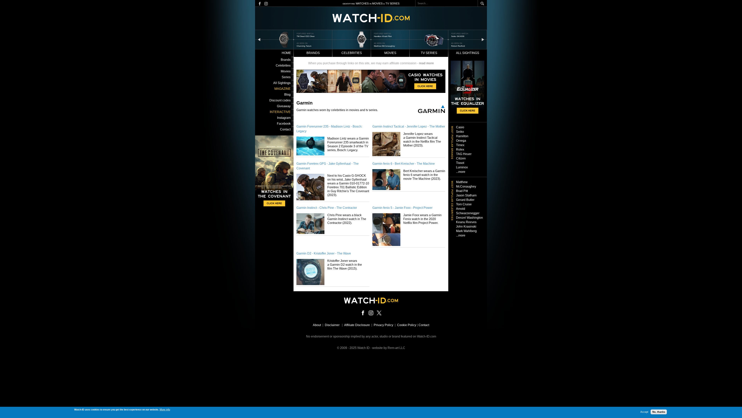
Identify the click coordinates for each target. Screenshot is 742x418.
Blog (287, 94)
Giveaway (284, 106)
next (483, 39)
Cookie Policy (406, 325)
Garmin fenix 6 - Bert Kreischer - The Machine (403, 163)
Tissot (460, 162)
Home (286, 53)
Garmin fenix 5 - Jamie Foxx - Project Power (402, 207)
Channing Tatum (304, 46)
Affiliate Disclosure (357, 325)
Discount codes (280, 100)
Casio (460, 127)
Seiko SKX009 (457, 36)
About (317, 325)
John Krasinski (466, 226)
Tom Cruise (464, 204)
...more (460, 171)
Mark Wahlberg (466, 231)
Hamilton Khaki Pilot (383, 36)
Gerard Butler (465, 199)
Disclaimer (332, 325)
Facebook (284, 123)
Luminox (462, 167)
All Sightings (282, 83)
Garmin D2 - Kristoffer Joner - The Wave (323, 253)
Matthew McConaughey (384, 46)
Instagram (284, 117)
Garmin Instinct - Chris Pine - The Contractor (326, 207)
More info (165, 409)
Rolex (460, 149)
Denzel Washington (469, 217)
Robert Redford (458, 46)
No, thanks (658, 411)
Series (286, 77)
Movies (390, 53)
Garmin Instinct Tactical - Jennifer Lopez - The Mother (408, 126)
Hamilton (462, 136)
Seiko (460, 131)
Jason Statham (466, 195)
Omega (461, 140)
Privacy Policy (383, 325)
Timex (460, 145)
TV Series (429, 53)
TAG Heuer (463, 154)
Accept (644, 411)
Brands (313, 53)
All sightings (467, 53)
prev (259, 39)
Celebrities (351, 53)
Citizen (461, 158)
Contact (285, 129)
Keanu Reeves (466, 222)
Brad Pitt (462, 191)
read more (426, 63)
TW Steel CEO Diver (306, 36)
